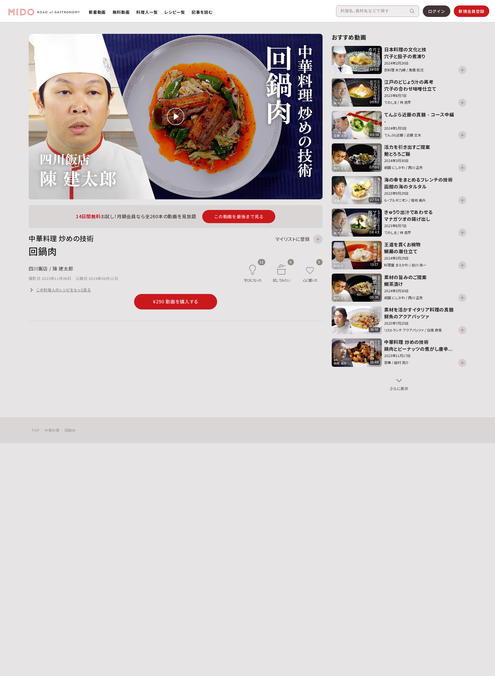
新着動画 (97, 12)
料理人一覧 (147, 12)
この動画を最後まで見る (239, 216)
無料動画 (121, 12)
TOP (36, 430)
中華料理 (52, 430)
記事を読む (202, 12)
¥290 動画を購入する (176, 301)
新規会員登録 (471, 11)
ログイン (436, 11)
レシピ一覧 (174, 12)
